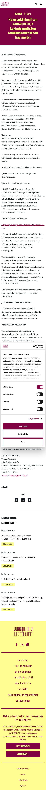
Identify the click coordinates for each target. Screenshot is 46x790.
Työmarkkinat (8, 584)
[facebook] (16, 500)
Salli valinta (23, 434)
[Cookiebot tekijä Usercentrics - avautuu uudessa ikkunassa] (33, 346)
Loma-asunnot (23, 671)
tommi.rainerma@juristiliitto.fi (14, 475)
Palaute (23, 774)
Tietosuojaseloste (23, 769)
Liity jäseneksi (23, 746)
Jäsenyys (23, 660)
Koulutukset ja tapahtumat (23, 695)
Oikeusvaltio (7, 544)
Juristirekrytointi (23, 677)
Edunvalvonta (8, 609)
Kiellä (23, 442)
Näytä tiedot (34, 419)
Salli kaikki (23, 426)
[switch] (40, 394)
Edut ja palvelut (23, 666)
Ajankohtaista (23, 683)
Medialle (23, 689)
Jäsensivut (22, 754)
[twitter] (23, 500)
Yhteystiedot (23, 700)
